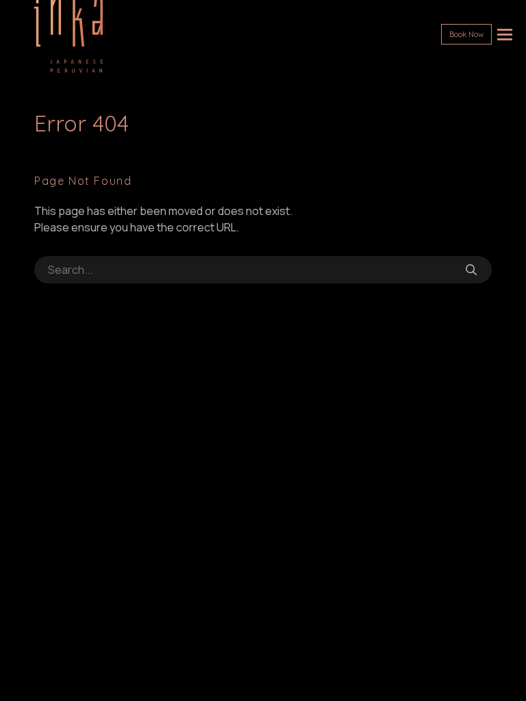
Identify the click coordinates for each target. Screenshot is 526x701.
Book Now (466, 34)
